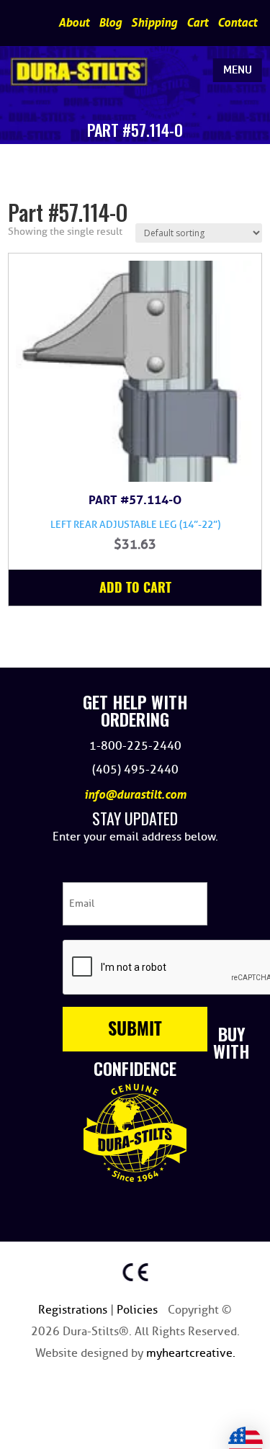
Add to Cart (135, 589)
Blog (110, 22)
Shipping (154, 22)
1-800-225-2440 (135, 746)
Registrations (74, 1310)
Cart (197, 22)
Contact (237, 22)
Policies (139, 1310)
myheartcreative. (190, 1353)
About (73, 22)
